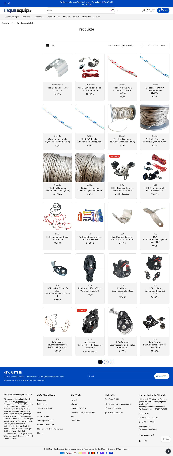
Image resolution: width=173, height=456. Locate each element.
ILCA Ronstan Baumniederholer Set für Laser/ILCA (154, 345)
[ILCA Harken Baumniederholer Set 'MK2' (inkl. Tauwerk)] (57, 322)
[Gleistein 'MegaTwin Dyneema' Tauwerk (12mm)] (154, 67)
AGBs (39, 412)
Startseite (5, 23)
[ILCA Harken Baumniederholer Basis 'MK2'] (122, 268)
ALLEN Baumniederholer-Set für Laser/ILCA (90, 89)
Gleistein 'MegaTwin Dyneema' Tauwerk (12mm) (154, 90)
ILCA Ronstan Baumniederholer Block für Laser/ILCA (122, 345)
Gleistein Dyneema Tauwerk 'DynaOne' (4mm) (57, 189)
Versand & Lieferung (45, 408)
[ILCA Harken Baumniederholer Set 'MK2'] (154, 268)
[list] (53, 45)
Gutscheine (75, 421)
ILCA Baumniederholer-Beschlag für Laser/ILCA (122, 238)
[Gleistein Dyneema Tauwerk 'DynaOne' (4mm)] (57, 168)
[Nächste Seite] (112, 362)
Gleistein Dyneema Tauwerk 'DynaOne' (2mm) (122, 140)
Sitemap (40, 433)
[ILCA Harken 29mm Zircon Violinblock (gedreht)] (90, 268)
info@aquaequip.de (115, 413)
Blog (72, 416)
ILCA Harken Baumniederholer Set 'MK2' (155, 291)
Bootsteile (26, 17)
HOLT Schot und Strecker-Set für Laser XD (90, 238)
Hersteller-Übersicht (78, 408)
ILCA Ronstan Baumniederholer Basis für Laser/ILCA (89, 345)
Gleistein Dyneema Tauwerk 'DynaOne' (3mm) (154, 140)
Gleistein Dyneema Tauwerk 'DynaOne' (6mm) (89, 189)
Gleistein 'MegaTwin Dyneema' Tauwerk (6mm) (57, 140)
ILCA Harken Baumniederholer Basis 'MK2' (122, 291)
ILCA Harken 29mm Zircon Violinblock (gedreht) (90, 289)
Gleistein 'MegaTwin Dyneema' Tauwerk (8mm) (90, 140)
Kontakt (74, 400)
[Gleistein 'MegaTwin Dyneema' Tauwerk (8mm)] (90, 119)
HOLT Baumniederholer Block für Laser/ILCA (122, 189)
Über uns (74, 404)
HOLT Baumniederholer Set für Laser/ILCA (155, 189)
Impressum (41, 400)
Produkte (15, 23)
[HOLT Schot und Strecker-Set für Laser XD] (90, 216)
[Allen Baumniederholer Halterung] (57, 67)
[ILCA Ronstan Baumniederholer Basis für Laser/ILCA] (90, 322)
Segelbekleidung (10, 17)
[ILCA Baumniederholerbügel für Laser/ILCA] (154, 216)
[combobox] (81, 10)
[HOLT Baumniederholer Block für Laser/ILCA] (122, 168)
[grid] (47, 45)
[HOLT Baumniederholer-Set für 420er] (57, 216)
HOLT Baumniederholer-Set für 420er (57, 238)
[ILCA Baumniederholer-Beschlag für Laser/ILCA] (122, 216)
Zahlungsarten (42, 404)
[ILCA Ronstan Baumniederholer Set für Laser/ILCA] (154, 322)
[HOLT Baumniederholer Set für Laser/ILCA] (154, 168)
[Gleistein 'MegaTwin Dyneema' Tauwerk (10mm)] (122, 67)
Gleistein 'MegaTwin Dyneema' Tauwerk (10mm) (122, 90)
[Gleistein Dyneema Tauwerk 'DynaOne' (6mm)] (90, 168)
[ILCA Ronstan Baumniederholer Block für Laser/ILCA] (122, 322)
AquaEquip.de (55, 449)
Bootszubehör (9, 404)
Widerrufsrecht (43, 416)
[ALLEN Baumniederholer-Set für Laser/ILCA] (90, 67)
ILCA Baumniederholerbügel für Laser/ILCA (155, 239)
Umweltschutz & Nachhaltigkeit (83, 412)
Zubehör (38, 17)
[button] (111, 10)
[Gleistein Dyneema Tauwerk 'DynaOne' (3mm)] (154, 119)
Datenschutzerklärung (45, 425)
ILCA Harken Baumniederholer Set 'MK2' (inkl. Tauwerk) (57, 345)
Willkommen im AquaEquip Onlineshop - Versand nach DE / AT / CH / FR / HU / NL (86, 3)
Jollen (20, 404)
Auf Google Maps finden (148, 429)
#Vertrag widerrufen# (45, 421)
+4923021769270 (115, 408)
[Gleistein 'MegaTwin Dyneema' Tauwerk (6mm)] (57, 119)
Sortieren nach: (114, 46)
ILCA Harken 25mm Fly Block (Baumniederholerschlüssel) (57, 292)
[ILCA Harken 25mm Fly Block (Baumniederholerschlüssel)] (57, 268)
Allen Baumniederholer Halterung (57, 89)
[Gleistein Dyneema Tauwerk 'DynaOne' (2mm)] (122, 119)
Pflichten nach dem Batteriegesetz (50, 429)
